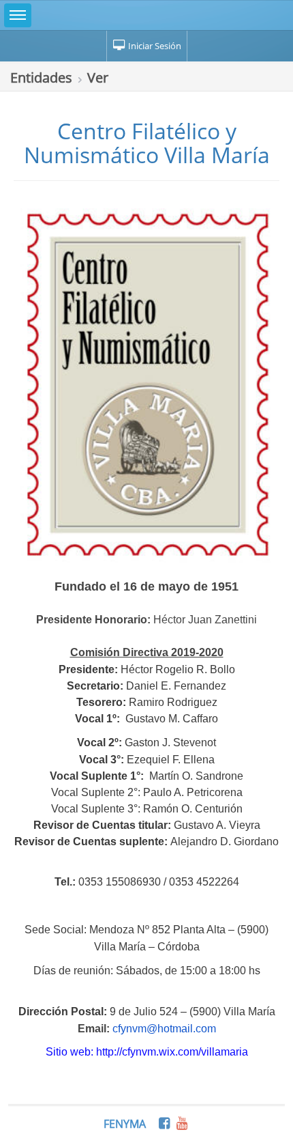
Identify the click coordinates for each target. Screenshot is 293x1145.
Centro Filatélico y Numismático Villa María (147, 142)
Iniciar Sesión (153, 46)
